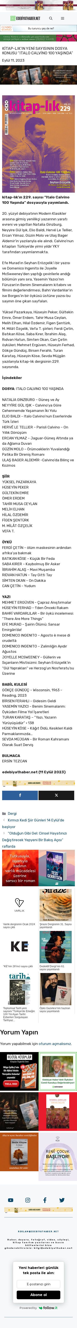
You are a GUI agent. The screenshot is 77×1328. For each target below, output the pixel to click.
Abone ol (38, 1295)
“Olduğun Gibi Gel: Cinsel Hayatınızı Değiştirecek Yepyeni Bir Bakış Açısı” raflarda (34, 839)
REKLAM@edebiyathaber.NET (38, 1232)
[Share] (20, 795)
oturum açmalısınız (55, 1044)
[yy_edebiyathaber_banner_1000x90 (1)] (38, 786)
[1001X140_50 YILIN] (38, 9)
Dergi (12, 813)
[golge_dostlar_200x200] (56, 885)
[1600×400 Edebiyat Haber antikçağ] (38, 83)
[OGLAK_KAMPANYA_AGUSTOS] (57, 1129)
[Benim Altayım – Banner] (19, 1170)
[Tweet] (56, 795)
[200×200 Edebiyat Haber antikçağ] (19, 1129)
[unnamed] (20, 885)
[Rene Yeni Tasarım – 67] (57, 1179)
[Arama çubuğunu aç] (51, 18)
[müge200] (19, 1089)
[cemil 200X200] (57, 1089)
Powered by (28, 1308)
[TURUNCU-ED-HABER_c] (38, 30)
